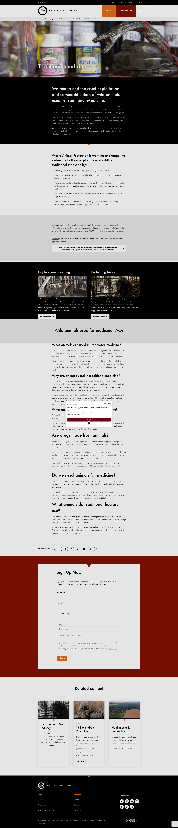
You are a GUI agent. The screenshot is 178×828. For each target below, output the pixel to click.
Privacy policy (107, 403)
